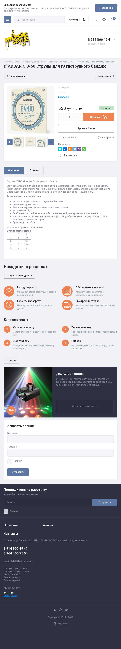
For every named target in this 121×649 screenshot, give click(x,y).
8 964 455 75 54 (16, 553)
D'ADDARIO (63, 97)
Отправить (18, 472)
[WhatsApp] (84, 149)
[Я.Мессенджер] (60, 149)
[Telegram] (74, 149)
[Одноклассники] (70, 149)
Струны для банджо (58, 62)
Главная (7, 62)
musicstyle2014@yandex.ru (18, 561)
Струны (18, 62)
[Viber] (79, 149)
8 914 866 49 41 (100, 39)
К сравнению (69, 137)
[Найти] (17, 19)
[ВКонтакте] (65, 149)
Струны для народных (35, 62)
